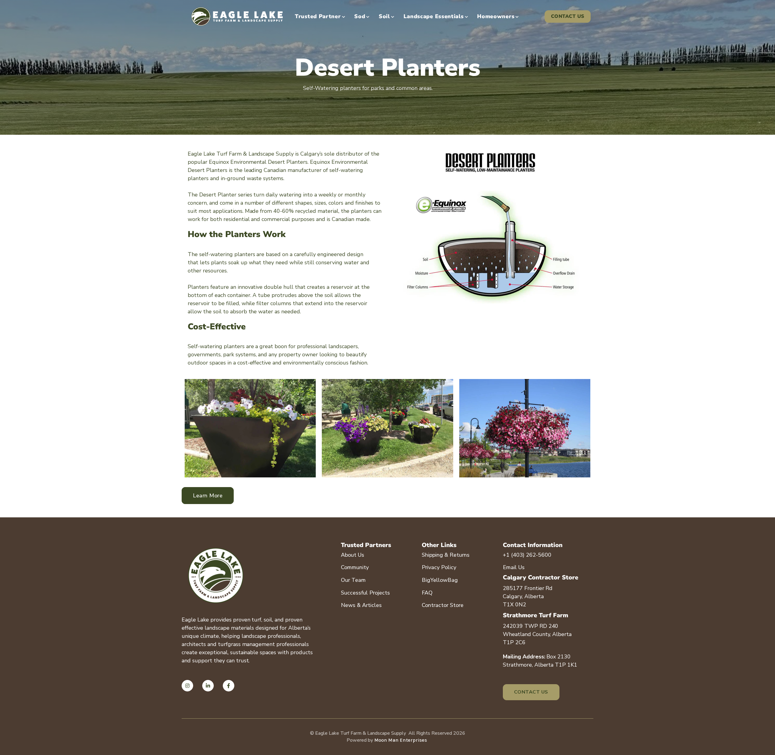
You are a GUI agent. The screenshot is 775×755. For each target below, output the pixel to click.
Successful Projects (365, 592)
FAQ (427, 592)
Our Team (353, 580)
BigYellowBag (440, 580)
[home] (237, 16)
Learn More (208, 495)
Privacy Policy (439, 567)
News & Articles (361, 605)
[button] (320, 16)
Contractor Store (442, 605)
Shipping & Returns (446, 555)
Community (355, 567)
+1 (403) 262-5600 (527, 555)
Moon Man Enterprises (400, 740)
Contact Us (567, 16)
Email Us (514, 567)
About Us (352, 555)
